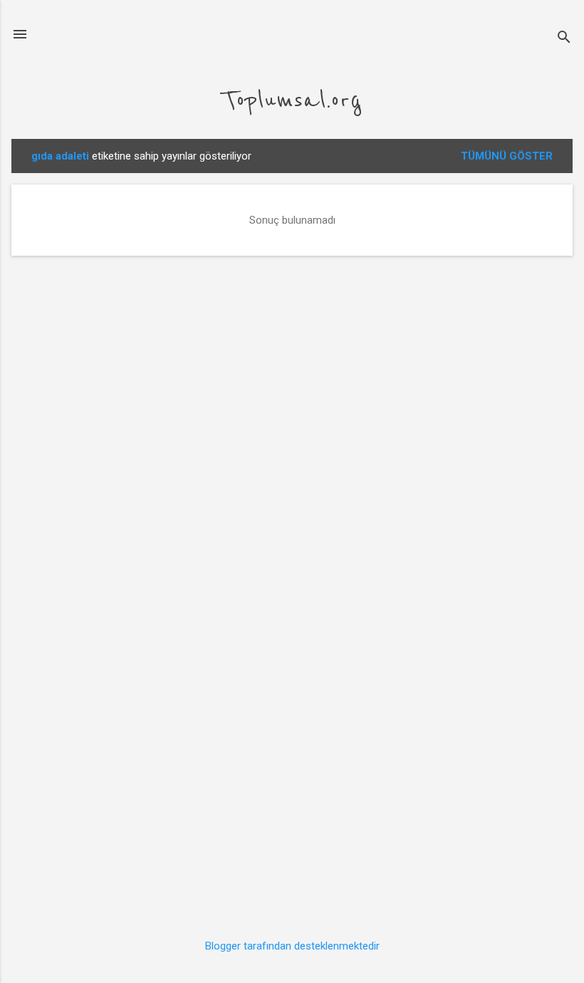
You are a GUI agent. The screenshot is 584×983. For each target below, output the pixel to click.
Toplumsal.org (292, 100)
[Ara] (564, 39)
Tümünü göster (507, 156)
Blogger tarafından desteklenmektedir (292, 946)
